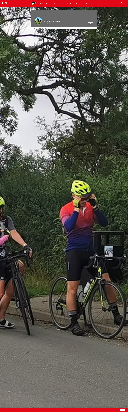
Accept (122, 410)
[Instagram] (6, 3)
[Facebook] (2, 3)
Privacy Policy (53, 410)
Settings (116, 410)
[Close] (126, 410)
